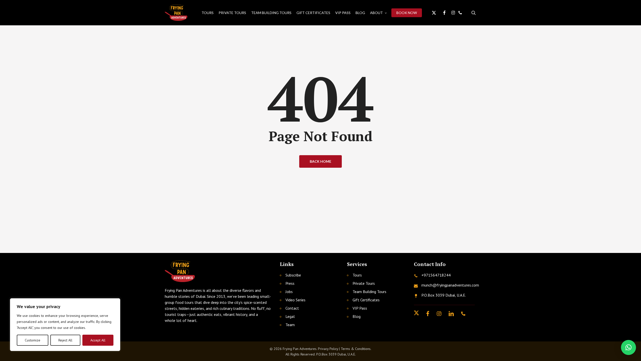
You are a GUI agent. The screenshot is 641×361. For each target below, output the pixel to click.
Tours (357, 275)
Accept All (97, 340)
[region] (65, 324)
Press (289, 283)
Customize (32, 340)
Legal (290, 316)
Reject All (65, 340)
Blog (357, 316)
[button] (628, 347)
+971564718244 (436, 275)
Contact (292, 308)
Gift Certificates (366, 299)
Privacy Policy (328, 348)
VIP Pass (360, 308)
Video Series (295, 299)
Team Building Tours (369, 291)
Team (290, 324)
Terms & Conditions (356, 348)
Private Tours (364, 283)
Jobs (289, 291)
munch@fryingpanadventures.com (450, 285)
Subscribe (293, 275)
